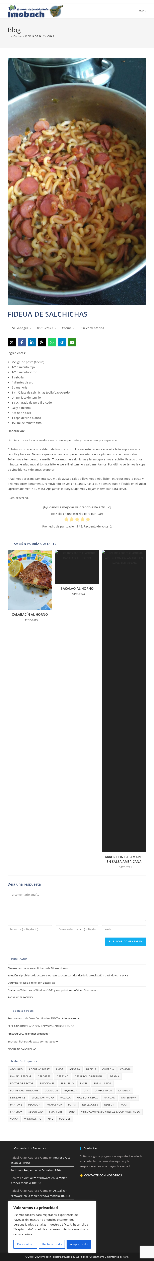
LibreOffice (17, 1097)
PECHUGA (34, 1104)
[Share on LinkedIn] (32, 342)
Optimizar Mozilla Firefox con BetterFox (31, 982)
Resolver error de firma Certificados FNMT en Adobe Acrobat (44, 1018)
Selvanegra (20, 328)
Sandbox (16, 1111)
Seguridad (35, 1111)
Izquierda (70, 1090)
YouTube (65, 1118)
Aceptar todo (78, 1244)
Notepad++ (128, 1097)
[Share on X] (12, 342)
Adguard (16, 1069)
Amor (59, 1069)
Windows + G (32, 1118)
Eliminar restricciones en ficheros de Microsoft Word (39, 968)
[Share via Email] (72, 342)
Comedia (108, 1069)
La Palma (124, 1090)
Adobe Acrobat (39, 1069)
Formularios (102, 1083)
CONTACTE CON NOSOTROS (103, 1175)
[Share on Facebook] (22, 342)
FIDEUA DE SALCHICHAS (39, 36)
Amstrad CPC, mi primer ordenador (29, 1033)
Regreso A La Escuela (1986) (42, 1170)
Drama (114, 1076)
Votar (14, 1118)
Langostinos (103, 1090)
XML (50, 1118)
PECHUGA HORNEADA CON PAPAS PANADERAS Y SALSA (41, 1026)
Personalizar (25, 1244)
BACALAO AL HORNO (77, 588)
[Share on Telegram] (62, 342)
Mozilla (65, 1097)
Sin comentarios (92, 328)
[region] (52, 1227)
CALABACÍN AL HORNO (30, 614)
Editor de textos (21, 1083)
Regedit (109, 1104)
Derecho (63, 1076)
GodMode (51, 1090)
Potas (72, 1104)
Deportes (44, 1076)
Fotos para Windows (24, 1090)
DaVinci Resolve (20, 1076)
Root (124, 1104)
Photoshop (54, 1104)
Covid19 (125, 1069)
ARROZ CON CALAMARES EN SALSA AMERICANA (124, 859)
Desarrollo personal (89, 1076)
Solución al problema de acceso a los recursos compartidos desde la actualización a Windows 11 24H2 (68, 975)
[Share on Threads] (42, 342)
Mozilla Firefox (87, 1097)
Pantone (16, 1104)
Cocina (67, 328)
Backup (91, 1069)
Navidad (109, 1097)
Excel (83, 1083)
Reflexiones (90, 1104)
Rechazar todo (52, 1244)
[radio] (66, 520)
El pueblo (67, 1083)
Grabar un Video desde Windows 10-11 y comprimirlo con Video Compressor (53, 990)
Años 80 (74, 1069)
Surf (72, 1111)
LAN (85, 1090)
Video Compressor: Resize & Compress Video (110, 1111)
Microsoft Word (42, 1097)
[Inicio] (9, 36)
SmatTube (56, 1111)
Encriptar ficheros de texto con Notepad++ (33, 1041)
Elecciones (47, 1083)
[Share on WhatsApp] (52, 342)
